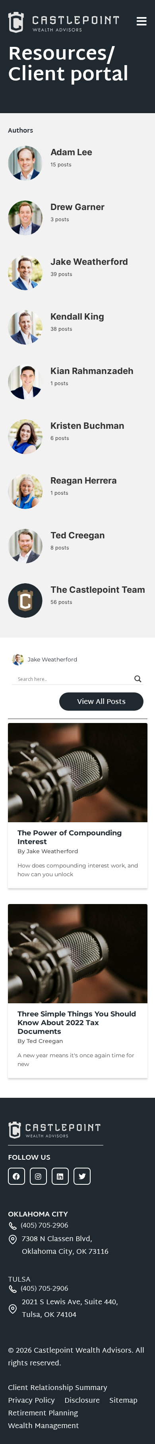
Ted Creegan (77, 535)
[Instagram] (38, 1176)
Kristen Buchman (87, 425)
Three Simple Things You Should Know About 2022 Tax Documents (76, 1023)
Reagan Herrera (83, 480)
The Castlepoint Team (97, 589)
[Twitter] (82, 1176)
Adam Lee (71, 152)
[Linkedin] (60, 1176)
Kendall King (77, 316)
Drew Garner (77, 207)
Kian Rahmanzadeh (92, 371)
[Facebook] (16, 1176)
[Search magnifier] (137, 678)
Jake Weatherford (89, 261)
